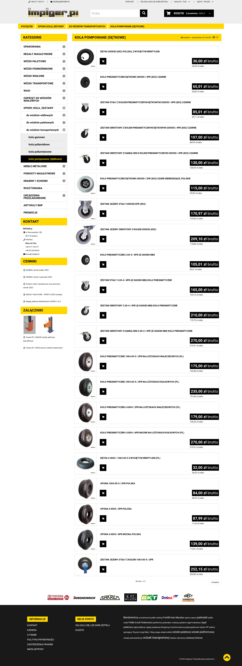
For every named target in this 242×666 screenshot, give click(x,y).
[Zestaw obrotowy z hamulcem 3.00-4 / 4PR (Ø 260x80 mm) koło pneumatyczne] (85, 327)
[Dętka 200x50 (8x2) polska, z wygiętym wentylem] (85, 48)
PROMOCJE (30, 212)
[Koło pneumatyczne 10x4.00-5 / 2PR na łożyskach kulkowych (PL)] (85, 378)
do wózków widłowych (39, 115)
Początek (27, 26)
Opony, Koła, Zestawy (51, 26)
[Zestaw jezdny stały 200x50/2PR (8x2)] (85, 200)
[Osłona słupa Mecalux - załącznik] (30, 317)
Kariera (32, 630)
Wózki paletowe (35, 61)
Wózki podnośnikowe (38, 68)
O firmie (32, 635)
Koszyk (79, 630)
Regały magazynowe (38, 54)
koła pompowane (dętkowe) (45, 159)
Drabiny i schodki (36, 180)
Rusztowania (33, 188)
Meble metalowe (35, 166)
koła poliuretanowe (40, 151)
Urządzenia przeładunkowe (35, 197)
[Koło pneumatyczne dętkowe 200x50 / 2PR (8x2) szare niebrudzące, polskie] (85, 175)
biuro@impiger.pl (61, 2)
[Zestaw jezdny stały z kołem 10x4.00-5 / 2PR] (85, 556)
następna (215, 582)
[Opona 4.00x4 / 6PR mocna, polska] (85, 531)
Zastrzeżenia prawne (40, 644)
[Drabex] (169, 595)
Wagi (27, 90)
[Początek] (53, 12)
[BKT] (149, 595)
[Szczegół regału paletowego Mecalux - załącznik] (48, 317)
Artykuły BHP (33, 205)
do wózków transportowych (87, 26)
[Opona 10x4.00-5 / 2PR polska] (85, 480)
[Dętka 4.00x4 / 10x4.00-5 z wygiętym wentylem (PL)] (85, 454)
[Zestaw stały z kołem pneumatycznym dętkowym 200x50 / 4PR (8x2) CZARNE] (85, 99)
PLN (180, 2)
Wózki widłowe (34, 76)
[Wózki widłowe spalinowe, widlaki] (188, 595)
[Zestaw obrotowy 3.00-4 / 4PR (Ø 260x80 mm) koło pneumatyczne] (85, 302)
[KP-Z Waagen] (130, 595)
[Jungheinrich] (84, 595)
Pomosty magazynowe (39, 173)
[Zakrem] (110, 595)
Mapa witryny (35, 649)
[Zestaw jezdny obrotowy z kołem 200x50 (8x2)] (85, 226)
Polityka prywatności (40, 639)
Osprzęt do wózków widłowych (37, 99)
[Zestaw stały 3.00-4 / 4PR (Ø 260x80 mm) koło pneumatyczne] (85, 277)
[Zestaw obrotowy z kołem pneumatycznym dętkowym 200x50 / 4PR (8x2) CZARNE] (85, 124)
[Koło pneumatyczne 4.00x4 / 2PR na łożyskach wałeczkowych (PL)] (85, 404)
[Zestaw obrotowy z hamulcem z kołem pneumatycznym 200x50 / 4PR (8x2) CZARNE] (85, 149)
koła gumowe (37, 137)
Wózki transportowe (38, 83)
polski (204, 2)
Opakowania (32, 46)
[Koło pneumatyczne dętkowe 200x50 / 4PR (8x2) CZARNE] (85, 73)
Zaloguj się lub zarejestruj (154, 2)
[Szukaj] (143, 13)
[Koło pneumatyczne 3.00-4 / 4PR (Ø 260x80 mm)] (85, 251)
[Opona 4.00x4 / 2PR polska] (85, 505)
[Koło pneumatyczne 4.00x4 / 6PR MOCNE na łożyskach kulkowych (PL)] (85, 429)
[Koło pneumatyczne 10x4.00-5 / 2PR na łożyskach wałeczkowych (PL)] (85, 353)
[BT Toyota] (58, 595)
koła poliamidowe (39, 144)
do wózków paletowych (40, 122)
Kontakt (130, 2)
